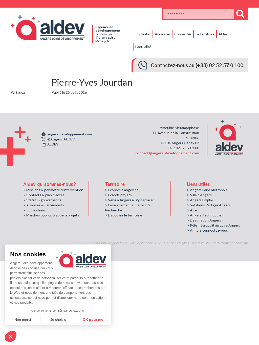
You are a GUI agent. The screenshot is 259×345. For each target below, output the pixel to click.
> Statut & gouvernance (42, 200)
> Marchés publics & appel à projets (51, 215)
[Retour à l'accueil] (48, 27)
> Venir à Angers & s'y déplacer (129, 200)
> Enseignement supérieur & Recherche (127, 207)
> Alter (192, 210)
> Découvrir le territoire (123, 215)
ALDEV (53, 144)
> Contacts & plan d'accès (43, 195)
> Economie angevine (122, 190)
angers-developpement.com (69, 134)
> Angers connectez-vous (207, 230)
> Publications (34, 210)
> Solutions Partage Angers (209, 205)
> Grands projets (118, 195)
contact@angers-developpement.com (167, 153)
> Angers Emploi (200, 200)
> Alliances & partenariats (43, 205)
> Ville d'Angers (199, 195)
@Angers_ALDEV (61, 139)
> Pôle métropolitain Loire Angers (213, 225)
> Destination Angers (204, 220)
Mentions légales (176, 243)
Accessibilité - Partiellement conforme (219, 243)
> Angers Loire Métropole (207, 190)
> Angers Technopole (204, 215)
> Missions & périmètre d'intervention (53, 190)
